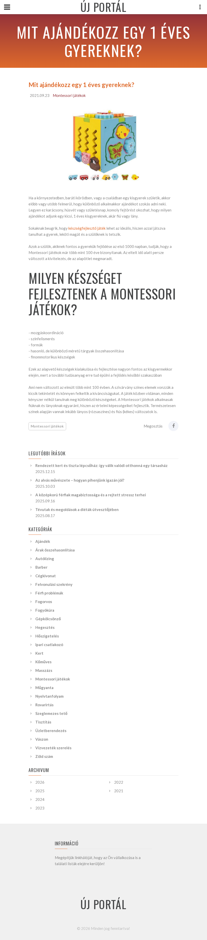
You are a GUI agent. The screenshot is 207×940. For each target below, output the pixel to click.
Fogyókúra (44, 610)
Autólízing (44, 558)
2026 (39, 782)
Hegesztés (45, 627)
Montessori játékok (69, 95)
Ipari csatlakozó (49, 644)
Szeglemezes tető (51, 713)
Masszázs (43, 670)
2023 (39, 808)
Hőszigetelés (47, 636)
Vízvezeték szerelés (53, 747)
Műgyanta (44, 687)
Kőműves (43, 661)
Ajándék (42, 541)
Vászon (41, 739)
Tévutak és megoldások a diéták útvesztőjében (77, 509)
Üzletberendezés (50, 730)
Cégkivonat (45, 575)
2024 (39, 799)
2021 (118, 790)
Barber (41, 567)
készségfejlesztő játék (87, 228)
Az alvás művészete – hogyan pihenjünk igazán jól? (79, 480)
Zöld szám (44, 756)
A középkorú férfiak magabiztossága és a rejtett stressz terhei (90, 495)
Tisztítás (43, 722)
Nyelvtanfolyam (49, 696)
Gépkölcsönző (48, 618)
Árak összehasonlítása (55, 550)
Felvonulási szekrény (53, 584)
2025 (39, 790)
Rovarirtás (44, 704)
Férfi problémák (49, 593)
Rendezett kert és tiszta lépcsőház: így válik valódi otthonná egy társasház (101, 465)
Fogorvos (43, 601)
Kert (39, 653)
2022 (118, 782)
